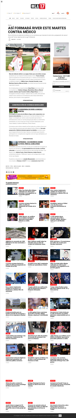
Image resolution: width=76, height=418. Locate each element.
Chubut (8, 333)
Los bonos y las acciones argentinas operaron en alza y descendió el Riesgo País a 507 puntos (59, 360)
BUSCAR (13, 18)
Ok (60, 415)
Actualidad (31, 239)
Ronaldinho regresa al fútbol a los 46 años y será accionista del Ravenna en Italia (58, 205)
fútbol (11, 166)
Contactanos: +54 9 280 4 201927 (61, 77)
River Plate (16, 168)
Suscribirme (61, 86)
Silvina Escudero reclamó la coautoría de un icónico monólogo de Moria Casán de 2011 (16, 384)
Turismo (30, 380)
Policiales (8, 309)
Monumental (27, 166)
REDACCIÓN (13, 39)
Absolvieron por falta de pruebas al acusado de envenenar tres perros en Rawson (37, 337)
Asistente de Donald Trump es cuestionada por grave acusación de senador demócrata (60, 384)
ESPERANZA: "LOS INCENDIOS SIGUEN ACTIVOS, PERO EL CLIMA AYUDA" (30, 143)
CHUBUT (17, 18)
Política (8, 239)
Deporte (9, 25)
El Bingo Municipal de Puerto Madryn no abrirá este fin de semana (36, 384)
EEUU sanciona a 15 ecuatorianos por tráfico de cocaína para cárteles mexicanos (60, 243)
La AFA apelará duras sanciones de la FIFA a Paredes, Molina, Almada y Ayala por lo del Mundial (58, 219)
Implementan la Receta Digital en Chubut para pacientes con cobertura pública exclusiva (15, 359)
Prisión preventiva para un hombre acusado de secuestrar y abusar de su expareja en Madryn (15, 314)
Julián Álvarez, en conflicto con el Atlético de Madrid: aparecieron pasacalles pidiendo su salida (27, 219)
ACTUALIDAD (27, 18)
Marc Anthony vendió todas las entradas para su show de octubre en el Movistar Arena (37, 243)
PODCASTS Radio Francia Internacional (59, 18)
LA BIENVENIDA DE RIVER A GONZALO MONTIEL (30, 110)
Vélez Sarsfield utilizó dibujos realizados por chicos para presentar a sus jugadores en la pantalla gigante (27, 192)
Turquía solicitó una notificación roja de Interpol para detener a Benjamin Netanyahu (37, 288)
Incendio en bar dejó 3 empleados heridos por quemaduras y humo (38, 264)
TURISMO (49, 18)
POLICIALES (22, 18)
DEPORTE (32, 18)
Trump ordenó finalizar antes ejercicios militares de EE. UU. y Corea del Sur (59, 288)
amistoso (7, 166)
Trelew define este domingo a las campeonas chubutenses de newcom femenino (15, 337)
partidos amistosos (9, 168)
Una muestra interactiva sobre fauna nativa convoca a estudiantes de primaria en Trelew (59, 407)
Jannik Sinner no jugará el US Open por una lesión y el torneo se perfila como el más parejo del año (15, 407)
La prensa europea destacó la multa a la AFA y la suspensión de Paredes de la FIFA (27, 205)
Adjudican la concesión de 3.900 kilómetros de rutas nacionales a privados (15, 243)
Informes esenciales (43, 18)
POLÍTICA (36, 18)
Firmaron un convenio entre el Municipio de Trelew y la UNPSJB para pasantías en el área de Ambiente (37, 407)
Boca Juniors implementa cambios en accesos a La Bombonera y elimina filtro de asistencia (59, 192)
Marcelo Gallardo (17, 166)
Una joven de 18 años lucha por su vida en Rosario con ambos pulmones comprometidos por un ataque (60, 314)
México (23, 166)
